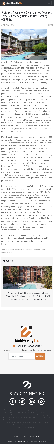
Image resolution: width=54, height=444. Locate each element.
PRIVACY (24, 436)
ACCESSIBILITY (35, 436)
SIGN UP (41, 356)
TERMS (16, 436)
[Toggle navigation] (49, 3)
